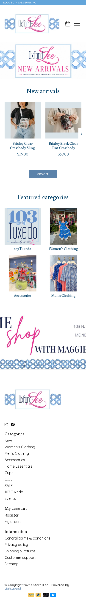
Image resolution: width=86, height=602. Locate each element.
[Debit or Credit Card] (46, 595)
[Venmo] (53, 595)
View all (43, 174)
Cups (9, 472)
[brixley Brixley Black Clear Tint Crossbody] (63, 120)
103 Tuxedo (22, 248)
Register (12, 515)
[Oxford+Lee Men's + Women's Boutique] (32, 23)
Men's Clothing (63, 295)
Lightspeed (13, 588)
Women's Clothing (63, 248)
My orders (13, 521)
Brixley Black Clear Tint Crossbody (63, 145)
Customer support (20, 557)
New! (9, 440)
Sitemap (12, 564)
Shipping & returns (20, 551)
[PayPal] (31, 595)
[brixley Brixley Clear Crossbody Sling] (23, 120)
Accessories (22, 295)
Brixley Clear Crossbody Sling (22, 145)
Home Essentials (18, 466)
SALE (9, 485)
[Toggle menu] (76, 23)
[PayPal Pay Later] (39, 595)
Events (10, 498)
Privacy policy (16, 544)
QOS (9, 479)
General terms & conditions (27, 538)
